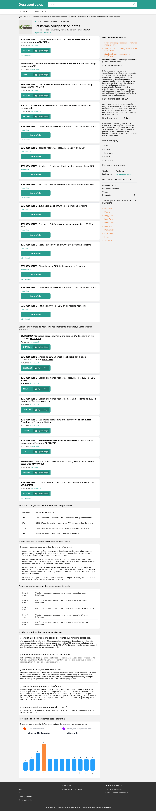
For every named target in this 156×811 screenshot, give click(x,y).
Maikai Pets (109, 230)
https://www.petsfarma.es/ (42, 33)
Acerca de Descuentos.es (72, 789)
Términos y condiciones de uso (117, 793)
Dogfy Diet (108, 215)
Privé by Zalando (25, 796)
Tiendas (22, 11)
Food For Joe (109, 219)
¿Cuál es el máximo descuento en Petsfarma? (117, 55)
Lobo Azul (108, 226)
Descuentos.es (31, 4)
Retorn (107, 237)
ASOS (21, 789)
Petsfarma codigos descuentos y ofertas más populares (120, 44)
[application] (59, 756)
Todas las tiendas (25, 800)
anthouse (108, 208)
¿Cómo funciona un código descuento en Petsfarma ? (120, 49)
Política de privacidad (113, 789)
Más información (26, 55)
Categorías (39, 11)
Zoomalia (108, 240)
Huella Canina (109, 222)
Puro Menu (108, 233)
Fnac (20, 793)
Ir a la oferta (35, 135)
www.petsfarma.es (123, 174)
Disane (107, 212)
